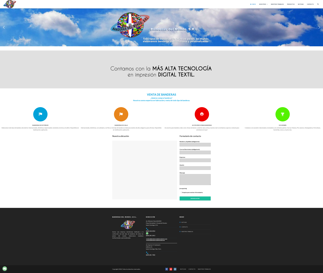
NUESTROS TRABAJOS (277, 4)
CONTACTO (310, 4)
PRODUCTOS (291, 4)
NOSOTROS (262, 4)
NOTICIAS (301, 4)
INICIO (254, 4)
